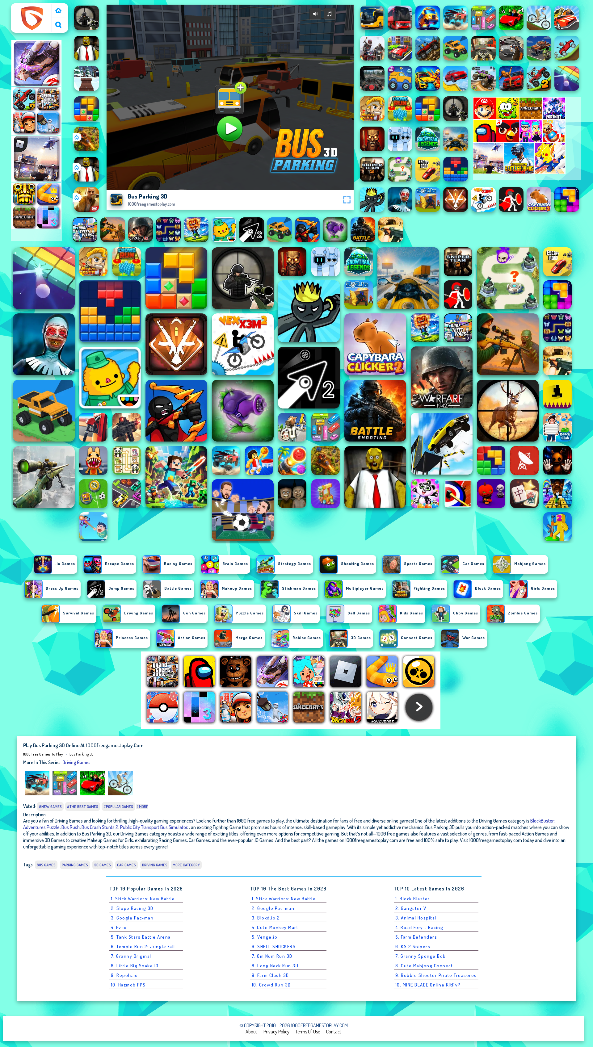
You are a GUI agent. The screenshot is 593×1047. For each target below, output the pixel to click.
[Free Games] (58, 11)
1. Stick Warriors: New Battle (143, 899)
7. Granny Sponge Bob (420, 956)
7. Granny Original (131, 956)
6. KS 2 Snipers (413, 946)
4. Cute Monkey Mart (275, 927)
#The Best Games (82, 806)
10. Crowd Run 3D (271, 985)
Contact (333, 1031)
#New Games (50, 806)
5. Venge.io (265, 937)
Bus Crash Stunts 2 (100, 827)
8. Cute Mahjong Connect (424, 966)
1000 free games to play (32, 10)
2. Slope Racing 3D (132, 908)
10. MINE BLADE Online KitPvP (428, 985)
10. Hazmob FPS (128, 985)
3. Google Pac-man (132, 918)
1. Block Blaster (412, 899)
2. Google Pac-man (273, 908)
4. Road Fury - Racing (419, 927)
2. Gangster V (411, 908)
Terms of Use (308, 1031)
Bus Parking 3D (81, 754)
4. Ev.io (119, 927)
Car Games (126, 864)
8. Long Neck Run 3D (275, 966)
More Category (186, 864)
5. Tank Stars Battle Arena (141, 937)
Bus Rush (70, 827)
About (251, 1031)
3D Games (102, 864)
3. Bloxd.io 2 (266, 918)
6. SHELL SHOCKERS (274, 946)
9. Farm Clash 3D (270, 975)
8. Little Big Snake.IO (135, 966)
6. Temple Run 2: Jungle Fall (143, 946)
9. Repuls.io (124, 975)
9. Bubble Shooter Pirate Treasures (436, 975)
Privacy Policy (276, 1031)
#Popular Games (118, 806)
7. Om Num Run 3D (272, 956)
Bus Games (46, 864)
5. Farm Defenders (416, 937)
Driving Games (76, 762)
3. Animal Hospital (415, 918)
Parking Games (75, 864)
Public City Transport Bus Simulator (153, 827)
